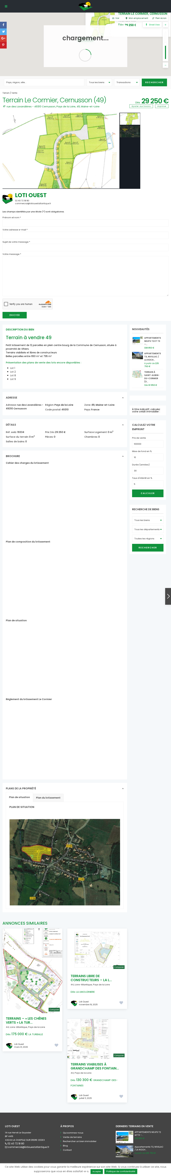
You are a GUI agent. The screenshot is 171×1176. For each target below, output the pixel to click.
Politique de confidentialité (120, 1171)
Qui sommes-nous (73, 1132)
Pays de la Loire (65, 106)
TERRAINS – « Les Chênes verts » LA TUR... (26, 1020)
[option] (61, 150)
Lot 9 (13, 379)
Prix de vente (139, 438)
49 (78, 106)
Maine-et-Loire (90, 106)
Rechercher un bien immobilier (80, 1141)
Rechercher (148, 547)
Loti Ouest (31, 195)
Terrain (6, 92)
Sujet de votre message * (16, 241)
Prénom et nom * (12, 217)
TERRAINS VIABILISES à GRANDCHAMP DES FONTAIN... (95, 1066)
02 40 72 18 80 (16, 1143)
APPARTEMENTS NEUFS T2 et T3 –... (152, 341)
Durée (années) (141, 465)
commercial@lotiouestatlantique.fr (28, 1147)
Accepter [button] (97, 1171)
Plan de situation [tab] (19, 797)
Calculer (148, 493)
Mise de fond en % (142, 451)
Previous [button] (8, 151)
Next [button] (114, 151)
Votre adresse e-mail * (15, 229)
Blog (65, 1145)
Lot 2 (13, 371)
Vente (14, 92)
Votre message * (12, 254)
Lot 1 (12, 368)
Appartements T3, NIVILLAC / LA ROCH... (152, 356)
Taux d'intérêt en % (142, 478)
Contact (67, 1150)
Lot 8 (13, 375)
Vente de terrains (72, 1137)
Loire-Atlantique (18, 1027)
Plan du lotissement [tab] (48, 797)
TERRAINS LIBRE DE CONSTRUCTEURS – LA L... (91, 978)
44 (7, 1027)
